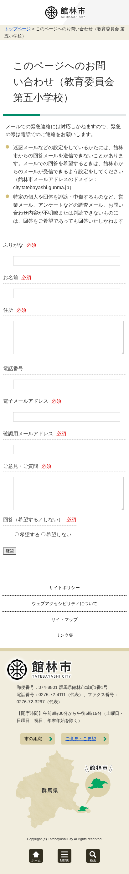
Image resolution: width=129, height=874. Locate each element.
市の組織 (33, 738)
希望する (30, 534)
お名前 (17, 277)
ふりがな (19, 245)
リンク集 (64, 635)
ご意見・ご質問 (27, 466)
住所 (14, 310)
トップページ (17, 28)
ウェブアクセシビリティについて (64, 603)
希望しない (58, 534)
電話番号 (13, 368)
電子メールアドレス (32, 401)
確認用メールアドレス (34, 433)
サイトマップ (64, 619)
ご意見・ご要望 (80, 738)
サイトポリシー (64, 587)
